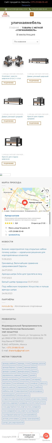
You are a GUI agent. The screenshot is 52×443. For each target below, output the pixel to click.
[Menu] (32, 14)
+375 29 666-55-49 (39, 2)
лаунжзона (22, 387)
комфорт (34, 383)
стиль (36, 403)
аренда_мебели (9, 363)
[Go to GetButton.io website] (46, 440)
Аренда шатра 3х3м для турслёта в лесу (22, 274)
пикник (28, 399)
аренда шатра (23, 371)
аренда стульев (9, 371)
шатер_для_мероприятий (13, 423)
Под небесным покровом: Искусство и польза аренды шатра (25, 288)
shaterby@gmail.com (19, 350)
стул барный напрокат (12, 415)
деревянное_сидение (12, 375)
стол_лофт (20, 407)
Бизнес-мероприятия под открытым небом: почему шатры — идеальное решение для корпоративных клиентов (24, 252)
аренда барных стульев (12, 367)
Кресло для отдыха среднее (35, 117)
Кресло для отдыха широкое (10, 158)
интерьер (36, 379)
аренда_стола (24, 363)
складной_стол (25, 403)
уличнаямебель (29, 415)
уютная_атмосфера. (11, 419)
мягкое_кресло (23, 395)
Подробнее (9, 83)
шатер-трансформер (30, 419)
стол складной (9, 411)
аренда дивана (30, 367)
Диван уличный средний (12, 117)
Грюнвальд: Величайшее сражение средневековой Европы (20, 265)
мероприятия (21, 391)
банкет (34, 371)
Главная (14, 28)
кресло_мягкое (9, 387)
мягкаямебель (9, 395)
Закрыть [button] (26, 5)
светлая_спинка (39, 399)
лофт (31, 387)
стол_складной (33, 407)
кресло (43, 383)
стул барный (33, 411)
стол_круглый (8, 407)
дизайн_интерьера (10, 379)
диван (25, 375)
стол (43, 403)
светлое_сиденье (10, 403)
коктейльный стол (20, 383)
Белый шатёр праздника (14, 282)
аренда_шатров (38, 363)
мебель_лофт (8, 391)
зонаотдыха (25, 379)
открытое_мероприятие (13, 399)
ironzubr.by (7, 306)
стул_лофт (21, 411)
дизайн (33, 375)
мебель (38, 387)
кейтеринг (7, 383)
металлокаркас (36, 391)
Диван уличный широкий (37, 76)
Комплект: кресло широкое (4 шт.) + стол (11, 77)
